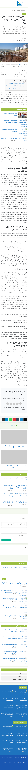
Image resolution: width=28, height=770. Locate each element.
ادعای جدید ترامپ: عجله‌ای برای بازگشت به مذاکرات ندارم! (10, 599)
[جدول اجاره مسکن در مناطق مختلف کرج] (22, 115)
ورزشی (4, 762)
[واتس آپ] (10, 419)
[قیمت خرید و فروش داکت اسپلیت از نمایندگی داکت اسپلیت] (7, 496)
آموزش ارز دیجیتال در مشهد (19, 679)
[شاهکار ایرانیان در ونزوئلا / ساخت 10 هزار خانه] (21, 496)
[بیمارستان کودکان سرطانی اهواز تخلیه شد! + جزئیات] (22, 639)
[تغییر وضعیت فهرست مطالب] (23, 81)
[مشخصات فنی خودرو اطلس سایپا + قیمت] (21, 728)
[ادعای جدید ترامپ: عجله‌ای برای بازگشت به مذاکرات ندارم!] (22, 600)
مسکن (13, 10)
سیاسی (14, 762)
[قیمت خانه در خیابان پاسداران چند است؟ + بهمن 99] (7, 480)
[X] (25, 419)
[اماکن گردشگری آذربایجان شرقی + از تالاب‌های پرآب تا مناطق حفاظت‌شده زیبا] (21, 708)
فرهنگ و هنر (9, 762)
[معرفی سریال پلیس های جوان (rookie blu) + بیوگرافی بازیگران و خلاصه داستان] (21, 743)
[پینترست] (14, 419)
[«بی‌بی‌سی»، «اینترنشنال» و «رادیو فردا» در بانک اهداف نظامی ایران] (22, 593)
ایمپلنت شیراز (23, 674)
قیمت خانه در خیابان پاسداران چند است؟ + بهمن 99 (8, 487)
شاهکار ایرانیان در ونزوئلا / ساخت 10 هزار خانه (21, 501)
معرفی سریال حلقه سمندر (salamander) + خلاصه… (7, 714)
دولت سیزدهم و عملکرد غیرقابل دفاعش (15, 88)
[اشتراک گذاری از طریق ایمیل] (3, 419)
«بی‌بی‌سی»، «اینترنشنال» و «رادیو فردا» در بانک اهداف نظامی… (9, 591)
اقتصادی (17, 10)
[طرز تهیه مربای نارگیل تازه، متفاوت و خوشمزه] (22, 617)
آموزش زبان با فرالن (21, 676)
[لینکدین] (21, 419)
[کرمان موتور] (14, 425)
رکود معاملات (21, 87)
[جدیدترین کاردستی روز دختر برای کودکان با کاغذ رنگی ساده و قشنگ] (7, 743)
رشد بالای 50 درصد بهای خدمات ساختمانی (15, 85)
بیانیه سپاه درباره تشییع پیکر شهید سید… (21, 699)
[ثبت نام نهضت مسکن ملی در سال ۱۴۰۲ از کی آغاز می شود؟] (21, 480)
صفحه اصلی (22, 10)
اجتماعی (23, 762)
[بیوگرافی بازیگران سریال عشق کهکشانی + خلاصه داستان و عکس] (7, 728)
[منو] (26, 4)
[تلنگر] (20, 3)
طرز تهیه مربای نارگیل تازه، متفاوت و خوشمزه (10, 616)
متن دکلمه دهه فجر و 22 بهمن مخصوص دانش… (10, 659)
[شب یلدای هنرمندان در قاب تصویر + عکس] (22, 632)
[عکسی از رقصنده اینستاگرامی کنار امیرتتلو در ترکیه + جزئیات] (22, 646)
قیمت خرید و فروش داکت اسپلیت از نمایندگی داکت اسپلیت (7, 502)
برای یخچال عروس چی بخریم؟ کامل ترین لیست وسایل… (10, 606)
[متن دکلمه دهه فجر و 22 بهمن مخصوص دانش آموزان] (22, 661)
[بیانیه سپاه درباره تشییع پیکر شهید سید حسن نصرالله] (21, 693)
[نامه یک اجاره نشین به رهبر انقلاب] (22, 140)
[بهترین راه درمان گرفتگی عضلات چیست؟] (7, 693)
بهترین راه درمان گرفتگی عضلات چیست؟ (7, 699)
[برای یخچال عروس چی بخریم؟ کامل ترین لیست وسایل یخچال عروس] (22, 609)
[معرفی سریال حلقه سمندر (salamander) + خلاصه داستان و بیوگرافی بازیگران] (7, 708)
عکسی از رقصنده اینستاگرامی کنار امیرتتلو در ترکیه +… (9, 645)
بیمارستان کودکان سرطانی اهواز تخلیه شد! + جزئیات (9, 637)
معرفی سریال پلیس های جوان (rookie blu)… (21, 749)
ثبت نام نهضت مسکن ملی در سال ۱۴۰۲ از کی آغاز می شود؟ (21, 487)
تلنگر (20, 64)
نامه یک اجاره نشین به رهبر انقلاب (9, 138)
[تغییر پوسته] (4, 4)
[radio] (20, 404)
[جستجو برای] (2, 4)
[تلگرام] (6, 419)
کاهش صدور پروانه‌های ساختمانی (16, 83)
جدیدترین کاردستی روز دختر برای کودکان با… (8, 749)
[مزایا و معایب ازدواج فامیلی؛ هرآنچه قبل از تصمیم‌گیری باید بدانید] (22, 653)
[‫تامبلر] (17, 419)
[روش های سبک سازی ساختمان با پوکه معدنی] (22, 132)
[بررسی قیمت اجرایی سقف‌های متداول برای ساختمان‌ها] (22, 123)
